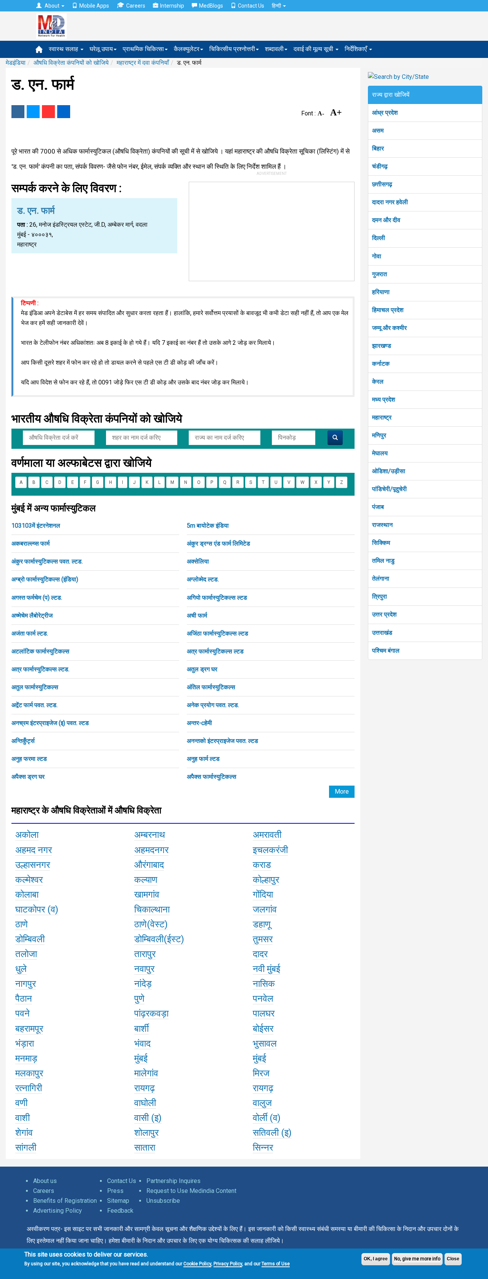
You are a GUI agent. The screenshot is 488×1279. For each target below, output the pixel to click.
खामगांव (146, 894)
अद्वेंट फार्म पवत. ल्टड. (34, 705)
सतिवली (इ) (272, 1132)
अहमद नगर (33, 850)
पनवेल (263, 998)
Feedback (120, 1210)
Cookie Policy (197, 1263)
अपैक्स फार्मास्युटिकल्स (211, 776)
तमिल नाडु (383, 560)
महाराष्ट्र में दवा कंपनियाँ (143, 62)
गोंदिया (263, 894)
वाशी (22, 1118)
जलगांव (265, 909)
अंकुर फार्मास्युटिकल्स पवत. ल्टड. (47, 561)
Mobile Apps (94, 6)
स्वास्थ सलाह (64, 49)
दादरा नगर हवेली (390, 202)
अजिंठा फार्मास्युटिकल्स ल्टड (217, 633)
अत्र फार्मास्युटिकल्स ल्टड (215, 651)
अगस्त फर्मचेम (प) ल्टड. (36, 597)
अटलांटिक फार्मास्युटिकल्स (40, 651)
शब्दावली (274, 49)
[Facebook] (17, 111)
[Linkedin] (63, 111)
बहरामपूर (29, 1028)
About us (45, 1181)
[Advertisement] (272, 229)
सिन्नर (263, 1147)
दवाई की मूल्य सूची (314, 49)
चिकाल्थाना (152, 909)
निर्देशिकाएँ (356, 49)
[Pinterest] (48, 111)
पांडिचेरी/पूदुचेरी (389, 489)
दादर (260, 954)
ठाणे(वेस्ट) (151, 924)
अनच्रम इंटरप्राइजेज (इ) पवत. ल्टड (50, 723)
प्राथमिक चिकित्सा (143, 49)
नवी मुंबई (266, 969)
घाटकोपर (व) (36, 909)
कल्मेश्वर (29, 879)
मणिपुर (379, 435)
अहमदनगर (151, 850)
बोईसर (263, 1028)
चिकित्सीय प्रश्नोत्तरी (232, 49)
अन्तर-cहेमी (199, 723)
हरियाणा (381, 292)
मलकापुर (29, 1073)
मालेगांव (146, 1073)
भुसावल (265, 1043)
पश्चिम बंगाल (386, 650)
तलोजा (26, 954)
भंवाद (142, 1043)
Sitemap (118, 1200)
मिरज (261, 1073)
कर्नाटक (381, 363)
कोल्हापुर (266, 879)
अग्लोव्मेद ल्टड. (203, 579)
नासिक (264, 983)
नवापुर (144, 969)
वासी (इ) (148, 1118)
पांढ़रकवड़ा (151, 1013)
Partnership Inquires (173, 1181)
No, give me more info (417, 1258)
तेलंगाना (380, 578)
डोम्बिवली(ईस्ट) (159, 939)
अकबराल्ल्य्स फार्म (30, 543)
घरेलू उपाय (101, 49)
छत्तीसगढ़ (382, 184)
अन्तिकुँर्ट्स (23, 740)
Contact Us (251, 6)
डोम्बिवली (30, 939)
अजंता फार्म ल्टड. (29, 633)
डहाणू (262, 924)
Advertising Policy (57, 1210)
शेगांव (24, 1132)
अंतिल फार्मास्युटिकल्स (211, 687)
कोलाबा (27, 894)
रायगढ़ (144, 1088)
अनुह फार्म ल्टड (203, 758)
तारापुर (145, 954)
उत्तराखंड (382, 632)
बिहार (378, 148)
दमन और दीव (386, 220)
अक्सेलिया (198, 561)
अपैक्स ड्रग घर (28, 776)
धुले (21, 969)
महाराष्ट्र (382, 417)
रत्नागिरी (28, 1088)
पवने (22, 1013)
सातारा (144, 1147)
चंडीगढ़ (380, 166)
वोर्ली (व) (267, 1118)
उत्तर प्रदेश (384, 614)
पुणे (139, 998)
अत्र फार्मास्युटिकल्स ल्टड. (40, 669)
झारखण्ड (381, 345)
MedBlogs (211, 6)
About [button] (52, 6)
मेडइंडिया (16, 62)
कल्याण (145, 879)
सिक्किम (381, 542)
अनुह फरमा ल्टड (29, 758)
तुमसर (263, 939)
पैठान (23, 998)
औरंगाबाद (149, 865)
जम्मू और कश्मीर (389, 327)
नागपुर (25, 983)
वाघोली (145, 1103)
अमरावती (267, 834)
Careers (135, 6)
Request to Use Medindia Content (191, 1190)
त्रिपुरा (379, 596)
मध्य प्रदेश (383, 399)
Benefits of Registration (65, 1200)
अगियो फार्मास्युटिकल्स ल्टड (217, 597)
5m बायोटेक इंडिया (208, 525)
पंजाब (378, 507)
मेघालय (380, 453)
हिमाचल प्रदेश (387, 310)
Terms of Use (276, 1263)
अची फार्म (197, 615)
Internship (172, 6)
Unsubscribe (163, 1200)
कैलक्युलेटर (186, 49)
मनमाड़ (26, 1058)
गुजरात (379, 274)
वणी (21, 1103)
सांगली (25, 1147)
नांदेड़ (143, 983)
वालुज (262, 1103)
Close (453, 1258)
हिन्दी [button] (277, 6)
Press (115, 1190)
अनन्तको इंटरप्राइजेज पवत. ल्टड (222, 740)
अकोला (27, 834)
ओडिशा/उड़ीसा (388, 471)
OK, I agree (376, 1258)
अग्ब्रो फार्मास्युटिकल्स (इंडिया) (44, 579)
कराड (262, 865)
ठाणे (21, 924)
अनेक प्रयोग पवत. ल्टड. (213, 705)
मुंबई (141, 1058)
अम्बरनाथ (149, 834)
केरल (378, 381)
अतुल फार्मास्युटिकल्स (34, 687)
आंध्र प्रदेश (385, 112)
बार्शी (141, 1028)
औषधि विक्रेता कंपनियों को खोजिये (71, 62)
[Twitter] (33, 111)
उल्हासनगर (32, 865)
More (342, 791)
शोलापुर (146, 1132)
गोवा (376, 256)
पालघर (263, 1013)
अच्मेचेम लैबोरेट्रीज (32, 615)
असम (378, 130)
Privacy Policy (228, 1263)
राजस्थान (382, 524)
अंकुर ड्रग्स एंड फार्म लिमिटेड (218, 543)
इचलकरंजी (270, 850)
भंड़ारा (24, 1043)
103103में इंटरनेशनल (35, 525)
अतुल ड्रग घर (202, 669)
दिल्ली (378, 238)
